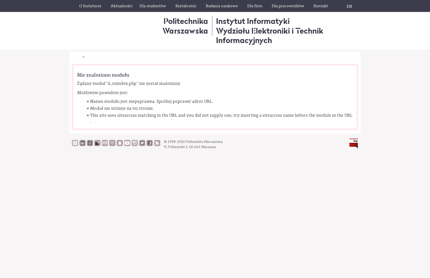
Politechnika (185, 25)
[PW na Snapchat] (120, 145)
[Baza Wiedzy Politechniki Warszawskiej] (75, 145)
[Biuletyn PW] (105, 145)
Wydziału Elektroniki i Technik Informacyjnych (269, 35)
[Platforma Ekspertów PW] (97, 145)
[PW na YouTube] (127, 145)
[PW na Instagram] (135, 145)
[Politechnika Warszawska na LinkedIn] (82, 145)
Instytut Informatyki (253, 21)
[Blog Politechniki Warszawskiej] (112, 145)
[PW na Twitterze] (142, 145)
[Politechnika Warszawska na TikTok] (90, 145)
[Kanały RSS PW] (157, 145)
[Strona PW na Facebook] (150, 145)
